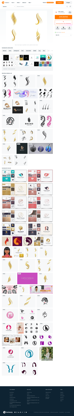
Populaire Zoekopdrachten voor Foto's (33, 401)
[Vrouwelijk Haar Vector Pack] (46, 94)
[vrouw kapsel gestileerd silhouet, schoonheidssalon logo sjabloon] (40, 176)
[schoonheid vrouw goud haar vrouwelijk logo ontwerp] (12, 106)
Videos (18, 2)
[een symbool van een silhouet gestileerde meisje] (17, 241)
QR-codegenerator (13, 406)
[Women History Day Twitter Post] (9, 289)
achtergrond (16, 50)
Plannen (44, 2)
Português (62, 395)
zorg (39, 50)
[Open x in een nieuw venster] (24, 412)
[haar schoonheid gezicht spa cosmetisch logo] (46, 121)
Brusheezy (12, 392)
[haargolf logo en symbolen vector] (18, 252)
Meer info (57, 35)
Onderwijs (12, 399)
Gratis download (63, 17)
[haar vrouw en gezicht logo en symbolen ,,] (46, 340)
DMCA (28, 394)
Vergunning (29, 392)
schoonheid (28, 50)
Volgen (70, 12)
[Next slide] (51, 50)
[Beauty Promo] (41, 289)
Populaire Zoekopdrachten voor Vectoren (33, 398)
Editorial (24, 2)
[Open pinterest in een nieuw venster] (20, 412)
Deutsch (62, 397)
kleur (44, 50)
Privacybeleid (61, 412)
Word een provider (47, 398)
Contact (47, 394)
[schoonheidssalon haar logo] (7, 94)
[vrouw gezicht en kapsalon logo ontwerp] (40, 229)
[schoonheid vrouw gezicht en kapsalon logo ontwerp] (14, 176)
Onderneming (12, 397)
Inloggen (68, 2)
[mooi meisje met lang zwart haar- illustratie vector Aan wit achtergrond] (7, 252)
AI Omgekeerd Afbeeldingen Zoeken (15, 403)
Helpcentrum (48, 392)
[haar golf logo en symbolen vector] (9, 148)
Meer (30, 2)
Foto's (13, 2)
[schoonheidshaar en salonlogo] (7, 160)
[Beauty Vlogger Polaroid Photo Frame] (12, 340)
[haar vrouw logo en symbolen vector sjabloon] (45, 81)
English (61, 392)
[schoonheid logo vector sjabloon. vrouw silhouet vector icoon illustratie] (7, 241)
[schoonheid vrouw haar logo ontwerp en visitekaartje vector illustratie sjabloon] (22, 148)
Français (62, 399)
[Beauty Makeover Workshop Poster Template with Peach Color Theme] (20, 328)
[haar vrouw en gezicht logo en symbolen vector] (31, 328)
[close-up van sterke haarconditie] (40, 148)
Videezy (11, 395)
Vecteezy (11, 394)
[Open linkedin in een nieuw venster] (18, 412)
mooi (22, 50)
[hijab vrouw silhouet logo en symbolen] (9, 328)
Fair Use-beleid (67, 412)
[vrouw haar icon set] (27, 135)
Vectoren (7, 2)
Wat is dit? (63, 32)
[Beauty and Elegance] (46, 354)
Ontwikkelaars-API (13, 400)
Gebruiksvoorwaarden (54, 412)
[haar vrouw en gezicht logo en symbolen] (10, 81)
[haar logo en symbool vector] (31, 106)
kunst (10, 50)
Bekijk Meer (45, 64)
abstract (4, 50)
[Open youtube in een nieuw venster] (26, 412)
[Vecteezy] (3, 2)
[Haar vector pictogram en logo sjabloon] (20, 160)
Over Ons (47, 395)
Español (61, 394)
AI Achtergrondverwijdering (15, 405)
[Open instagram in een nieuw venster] (16, 412)
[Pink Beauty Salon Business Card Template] (27, 278)
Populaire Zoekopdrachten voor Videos (33, 403)
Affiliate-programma (31, 395)
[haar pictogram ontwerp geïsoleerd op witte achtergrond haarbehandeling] (46, 106)
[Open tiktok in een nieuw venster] (22, 412)
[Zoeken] (67, 6)
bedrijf (34, 50)
